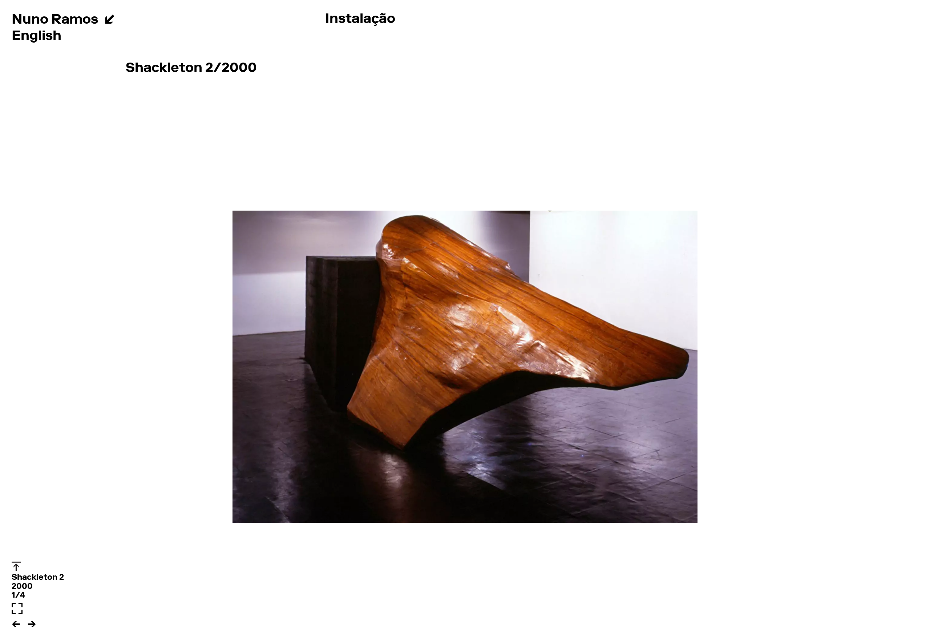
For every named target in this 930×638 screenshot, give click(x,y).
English (36, 37)
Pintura (151, 20)
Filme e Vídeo (604, 20)
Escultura (284, 20)
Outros (149, 36)
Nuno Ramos (55, 20)
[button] (18, 622)
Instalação (360, 20)
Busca (249, 36)
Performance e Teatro (477, 20)
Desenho (214, 20)
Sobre (201, 36)
